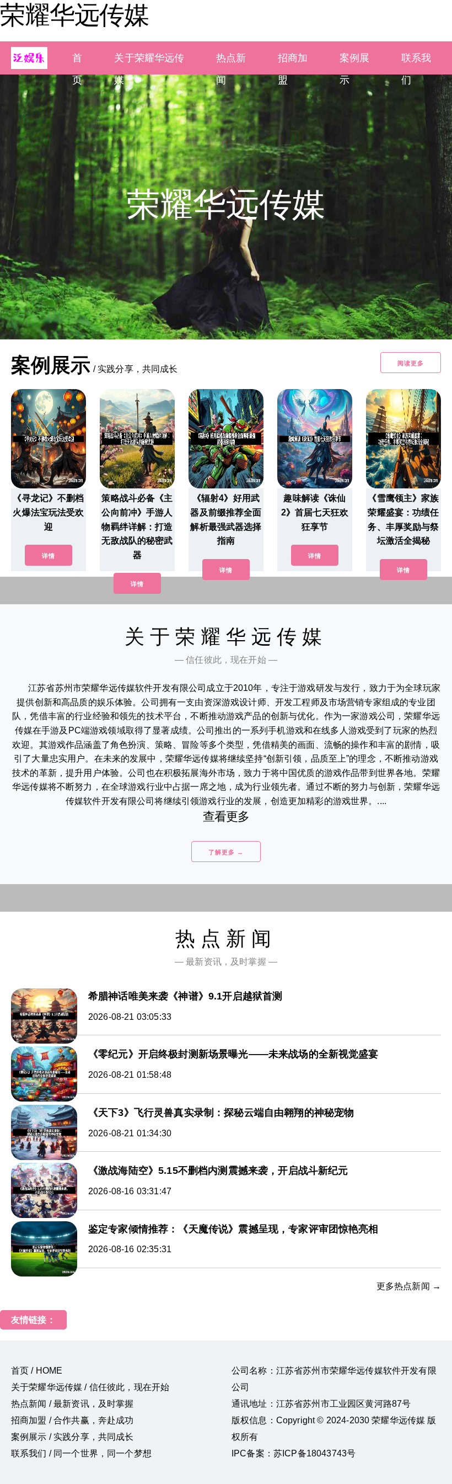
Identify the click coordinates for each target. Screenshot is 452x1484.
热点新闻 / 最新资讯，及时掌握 (72, 1403)
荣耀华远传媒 (74, 15)
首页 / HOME (36, 1370)
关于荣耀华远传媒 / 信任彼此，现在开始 (90, 1387)
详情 (48, 555)
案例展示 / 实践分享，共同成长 (72, 1437)
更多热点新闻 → (408, 1286)
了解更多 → (226, 852)
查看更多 (226, 816)
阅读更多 (410, 363)
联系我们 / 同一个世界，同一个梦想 (81, 1453)
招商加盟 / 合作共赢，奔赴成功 (72, 1420)
